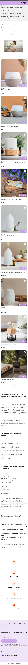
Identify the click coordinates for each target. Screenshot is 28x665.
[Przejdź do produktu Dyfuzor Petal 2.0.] (14, 73)
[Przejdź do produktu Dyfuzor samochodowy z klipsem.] (14, 329)
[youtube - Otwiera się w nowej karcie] (20, 624)
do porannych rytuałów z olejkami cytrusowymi (13, 524)
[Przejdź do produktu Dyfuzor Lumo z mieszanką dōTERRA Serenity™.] (14, 146)
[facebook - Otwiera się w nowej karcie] (15, 624)
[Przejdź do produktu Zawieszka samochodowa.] (14, 364)
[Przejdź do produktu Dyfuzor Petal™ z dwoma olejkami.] (14, 110)
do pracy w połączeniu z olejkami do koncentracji (14, 526)
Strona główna (3, 5)
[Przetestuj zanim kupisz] (14, 47)
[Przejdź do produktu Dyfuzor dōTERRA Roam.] (14, 292)
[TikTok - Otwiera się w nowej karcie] (25, 624)
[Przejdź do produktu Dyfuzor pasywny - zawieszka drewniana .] (14, 183)
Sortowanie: (3, 27)
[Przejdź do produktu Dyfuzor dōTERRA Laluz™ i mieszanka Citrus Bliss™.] (14, 256)
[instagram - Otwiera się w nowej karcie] (10, 624)
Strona (12, 34)
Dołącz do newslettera (9, 641)
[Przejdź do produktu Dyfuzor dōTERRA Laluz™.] (14, 219)
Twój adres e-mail (5, 637)
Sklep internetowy (13, 663)
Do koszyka (21, 85)
